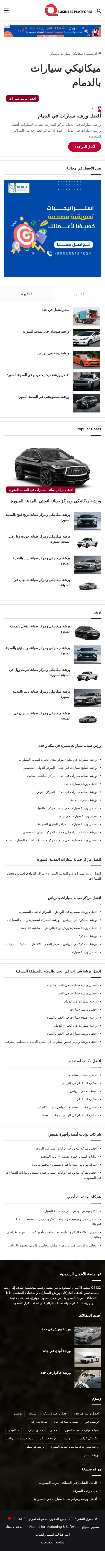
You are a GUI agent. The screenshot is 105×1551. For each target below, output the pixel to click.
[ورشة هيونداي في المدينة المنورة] (86, 338)
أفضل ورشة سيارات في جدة (77, 808)
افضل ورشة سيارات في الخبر (77, 993)
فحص (53, 1430)
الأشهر (79, 294)
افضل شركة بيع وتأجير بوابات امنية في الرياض (65, 1148)
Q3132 (22, 1519)
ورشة (66, 1438)
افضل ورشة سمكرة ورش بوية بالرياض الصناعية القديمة (59, 928)
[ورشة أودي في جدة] (87, 1357)
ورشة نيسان (91, 1455)
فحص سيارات (34, 1430)
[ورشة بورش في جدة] (87, 1336)
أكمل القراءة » (84, 147)
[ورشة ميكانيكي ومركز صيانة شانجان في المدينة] (87, 586)
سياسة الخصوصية (52, 1542)
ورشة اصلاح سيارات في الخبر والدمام (71, 1017)
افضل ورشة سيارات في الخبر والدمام (71, 1033)
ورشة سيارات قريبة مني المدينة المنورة (75, 1446)
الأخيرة (26, 294)
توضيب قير (92, 1422)
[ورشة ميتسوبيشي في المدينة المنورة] (86, 403)
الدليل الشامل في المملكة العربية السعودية (68, 1483)
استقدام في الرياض (83, 1091)
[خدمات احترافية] (52, 31)
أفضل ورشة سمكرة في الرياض (75, 912)
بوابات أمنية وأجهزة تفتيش (78, 1156)
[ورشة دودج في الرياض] (86, 360)
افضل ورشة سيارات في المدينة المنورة (74, 873)
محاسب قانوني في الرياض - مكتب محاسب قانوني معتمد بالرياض (52, 1245)
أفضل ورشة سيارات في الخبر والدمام (71, 985)
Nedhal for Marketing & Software (54, 1527)
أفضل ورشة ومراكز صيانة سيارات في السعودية (65, 1499)
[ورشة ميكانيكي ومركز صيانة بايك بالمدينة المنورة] (87, 565)
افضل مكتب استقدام (83, 1075)
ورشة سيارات (48, 1438)
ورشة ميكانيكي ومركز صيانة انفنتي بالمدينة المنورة (56, 500)
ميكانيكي (13, 1430)
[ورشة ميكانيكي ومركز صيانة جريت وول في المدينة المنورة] (87, 543)
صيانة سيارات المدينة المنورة (81, 1430)
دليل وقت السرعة (85, 1491)
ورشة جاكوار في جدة (56, 1372)
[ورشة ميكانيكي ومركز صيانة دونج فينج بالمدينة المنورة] (87, 521)
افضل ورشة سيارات (83, 824)
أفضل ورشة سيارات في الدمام (69, 116)
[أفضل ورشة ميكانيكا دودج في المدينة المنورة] (86, 381)
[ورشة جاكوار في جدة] (87, 1379)
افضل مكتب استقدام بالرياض (76, 1107)
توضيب (17, 1413)
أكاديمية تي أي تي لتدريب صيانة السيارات (69, 1211)
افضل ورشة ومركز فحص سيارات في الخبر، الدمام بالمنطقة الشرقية (51, 1042)
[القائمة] (6, 12)
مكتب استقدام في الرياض (79, 1083)
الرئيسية (92, 53)
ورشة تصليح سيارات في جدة (77, 768)
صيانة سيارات (39, 1422)
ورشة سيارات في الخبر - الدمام (75, 1025)
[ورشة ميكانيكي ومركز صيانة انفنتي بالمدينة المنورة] (87, 633)
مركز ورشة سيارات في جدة (78, 816)
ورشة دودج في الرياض (53, 353)
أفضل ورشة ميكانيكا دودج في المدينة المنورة (38, 375)
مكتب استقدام (87, 1099)
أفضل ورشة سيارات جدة (80, 784)
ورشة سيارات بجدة (84, 800)
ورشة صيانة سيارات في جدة (77, 776)
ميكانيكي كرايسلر (88, 1438)
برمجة (32, 1413)
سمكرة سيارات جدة (66, 1422)
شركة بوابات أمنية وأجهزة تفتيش (74, 1164)
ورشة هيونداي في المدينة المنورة (46, 331)
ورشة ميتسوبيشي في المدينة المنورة (43, 396)
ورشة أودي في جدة (57, 1351)
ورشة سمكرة (88, 936)
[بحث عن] (98, 12)
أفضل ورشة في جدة (86, 1413)
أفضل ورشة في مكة (55, 1413)
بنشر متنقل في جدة (55, 309)
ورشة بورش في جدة (56, 1329)
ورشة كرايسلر (35, 1446)
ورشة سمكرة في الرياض (79, 920)
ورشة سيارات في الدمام (80, 1001)
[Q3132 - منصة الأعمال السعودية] (68, 10)
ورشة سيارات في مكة (81, 759)
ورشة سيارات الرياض (19, 1438)
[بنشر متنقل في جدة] (86, 316)
